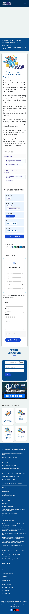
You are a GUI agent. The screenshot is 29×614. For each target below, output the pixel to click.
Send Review (14, 340)
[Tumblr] (23, 247)
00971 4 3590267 (11, 223)
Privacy (4, 570)
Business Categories (7, 587)
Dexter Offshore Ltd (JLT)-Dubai (9, 462)
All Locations (5, 590)
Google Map (10, 216)
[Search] (8, 374)
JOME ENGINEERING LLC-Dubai (9, 457)
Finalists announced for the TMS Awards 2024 (12, 548)
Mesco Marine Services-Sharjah (9, 465)
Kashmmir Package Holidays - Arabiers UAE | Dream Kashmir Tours (13, 490)
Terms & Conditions (7, 573)
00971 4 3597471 (11, 231)
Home (4, 45)
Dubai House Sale (6, 500)
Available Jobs (6, 593)
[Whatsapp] (14, 247)
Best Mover (4, 487)
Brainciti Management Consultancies (10, 498)
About (4, 567)
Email (6, 308)
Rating (7, 314)
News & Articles (6, 584)
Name (7, 302)
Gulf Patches (5, 503)
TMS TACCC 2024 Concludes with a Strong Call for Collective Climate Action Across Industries (13, 542)
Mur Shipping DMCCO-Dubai (8, 479)
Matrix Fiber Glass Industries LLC (9, 513)
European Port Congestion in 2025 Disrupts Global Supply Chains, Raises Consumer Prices (13, 538)
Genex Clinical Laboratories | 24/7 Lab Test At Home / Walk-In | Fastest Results (14, 510)
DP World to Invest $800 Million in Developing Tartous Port (14, 534)
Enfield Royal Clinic (6, 516)
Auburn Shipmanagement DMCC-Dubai (10, 476)
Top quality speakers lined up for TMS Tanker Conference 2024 (12, 555)
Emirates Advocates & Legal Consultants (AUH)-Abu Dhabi (13, 454)
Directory (9, 45)
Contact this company (14, 236)
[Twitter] (17, 247)
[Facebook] (11, 247)
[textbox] (14, 367)
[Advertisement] (14, 22)
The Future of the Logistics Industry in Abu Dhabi (12, 545)
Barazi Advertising (24, 602)
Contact (4, 576)
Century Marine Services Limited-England (11, 468)
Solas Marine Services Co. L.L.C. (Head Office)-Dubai (14, 473)
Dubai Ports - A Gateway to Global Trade (11, 558)
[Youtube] (17, 610)
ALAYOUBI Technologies (7, 506)
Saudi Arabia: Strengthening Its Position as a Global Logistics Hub (13, 551)
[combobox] (14, 366)
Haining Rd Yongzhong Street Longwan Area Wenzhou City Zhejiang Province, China (14, 494)
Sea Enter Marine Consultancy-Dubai (10, 471)
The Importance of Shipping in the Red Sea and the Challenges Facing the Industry (13, 524)
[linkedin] (20, 247)
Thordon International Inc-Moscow (9, 460)
